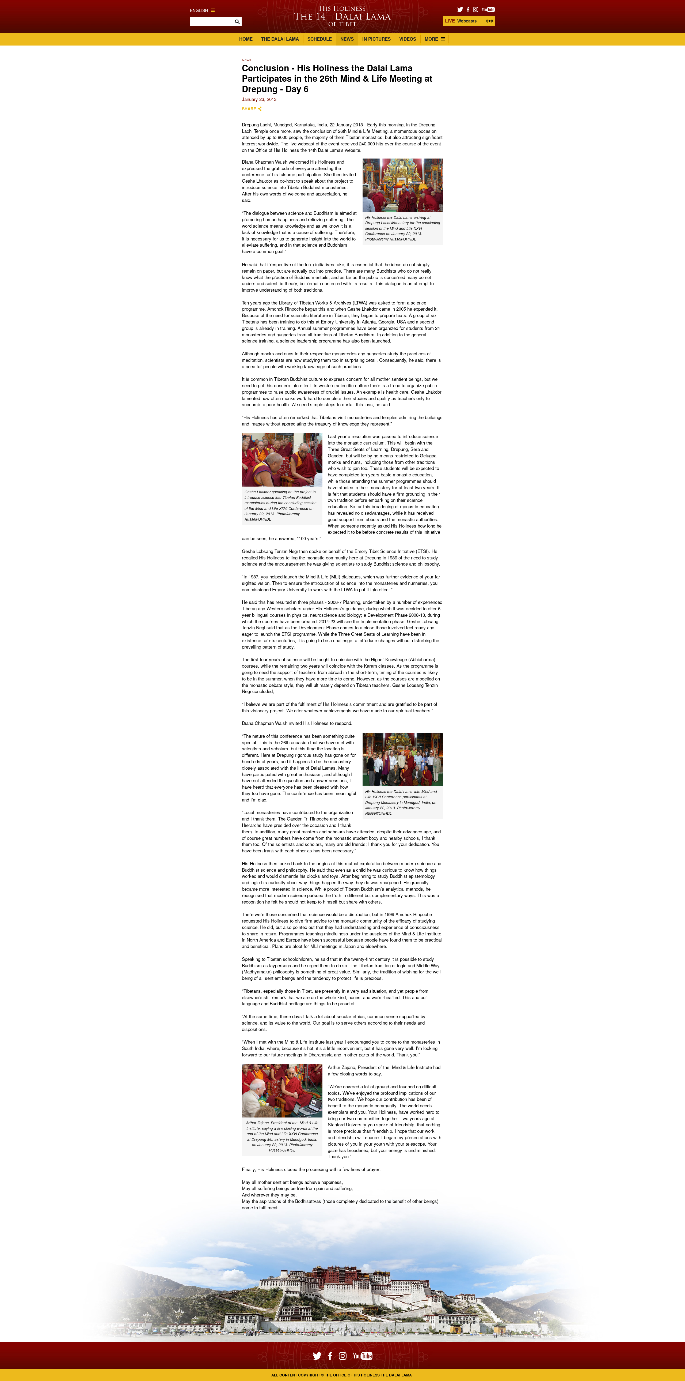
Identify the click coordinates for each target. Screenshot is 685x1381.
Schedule (319, 39)
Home (246, 39)
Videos (407, 39)
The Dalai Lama (280, 39)
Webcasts (461, 20)
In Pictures (376, 39)
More (431, 39)
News (347, 39)
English (199, 10)
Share (249, 109)
